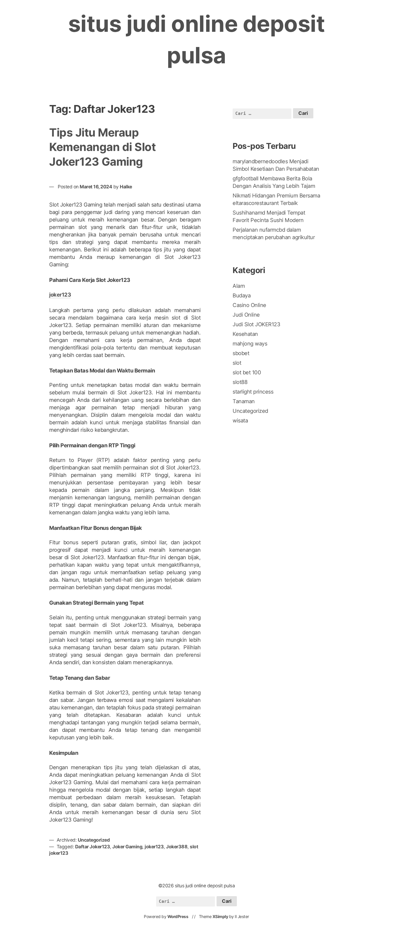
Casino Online (249, 305)
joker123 (60, 295)
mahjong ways (250, 343)
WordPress (177, 916)
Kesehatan (245, 334)
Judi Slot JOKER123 (256, 324)
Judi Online (246, 315)
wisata (240, 420)
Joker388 (176, 846)
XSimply (220, 916)
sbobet (241, 353)
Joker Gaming (127, 846)
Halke (126, 186)
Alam (239, 286)
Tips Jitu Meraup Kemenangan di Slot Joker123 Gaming (102, 147)
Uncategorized (94, 840)
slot (237, 363)
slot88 (240, 382)
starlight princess (253, 391)
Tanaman (244, 401)
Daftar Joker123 (92, 846)
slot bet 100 (247, 372)
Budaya (242, 295)
